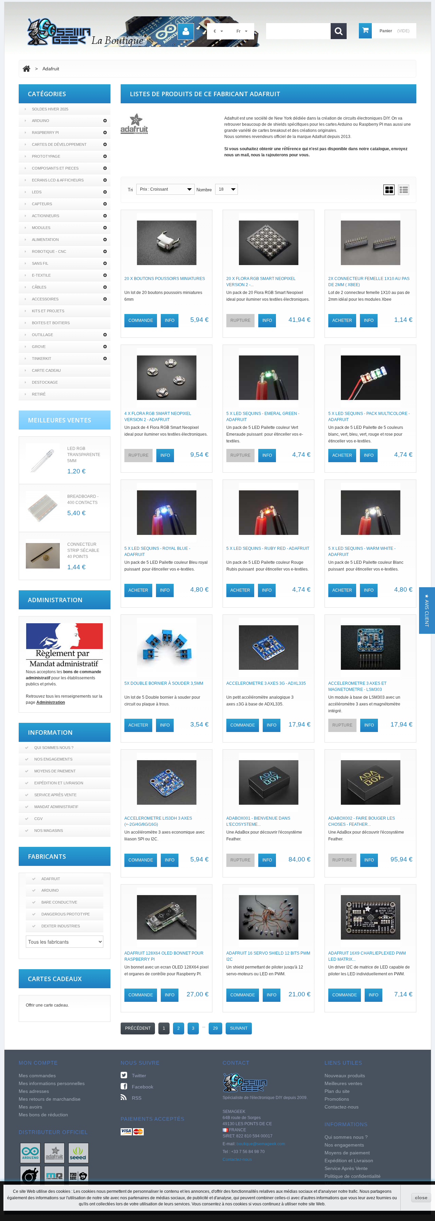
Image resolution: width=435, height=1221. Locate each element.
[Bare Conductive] (30, 1175)
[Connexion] (185, 31)
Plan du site (337, 1091)
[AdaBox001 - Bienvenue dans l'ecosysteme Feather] (268, 782)
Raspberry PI (45, 132)
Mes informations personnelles (52, 1083)
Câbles (39, 287)
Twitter (139, 1075)
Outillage (42, 335)
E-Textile (41, 275)
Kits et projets (48, 311)
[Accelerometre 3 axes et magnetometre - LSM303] (370, 647)
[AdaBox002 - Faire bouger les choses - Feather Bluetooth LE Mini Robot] (370, 782)
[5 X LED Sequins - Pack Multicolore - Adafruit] (370, 378)
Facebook (142, 1086)
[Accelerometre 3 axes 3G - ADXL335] (268, 647)
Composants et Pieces (55, 168)
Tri (130, 189)
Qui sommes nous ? (53, 748)
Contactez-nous (237, 1159)
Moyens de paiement (55, 771)
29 (215, 1028)
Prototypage (46, 156)
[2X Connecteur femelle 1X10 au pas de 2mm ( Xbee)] (370, 243)
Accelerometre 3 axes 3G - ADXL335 (266, 683)
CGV (38, 819)
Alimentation (45, 240)
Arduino (40, 121)
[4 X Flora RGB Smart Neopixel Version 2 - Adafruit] (166, 378)
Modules (41, 228)
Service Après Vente (55, 795)
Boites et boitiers (51, 323)
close (421, 1197)
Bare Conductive (59, 902)
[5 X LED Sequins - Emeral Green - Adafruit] (268, 378)
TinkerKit (41, 358)
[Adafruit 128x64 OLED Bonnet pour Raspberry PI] (166, 917)
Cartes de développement (59, 144)
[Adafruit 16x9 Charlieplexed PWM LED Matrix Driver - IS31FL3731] (370, 917)
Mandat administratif (56, 807)
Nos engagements (53, 759)
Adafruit (50, 879)
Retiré (39, 394)
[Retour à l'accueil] (26, 68)
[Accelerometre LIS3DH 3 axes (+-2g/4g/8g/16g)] (166, 782)
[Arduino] (30, 1152)
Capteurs (42, 204)
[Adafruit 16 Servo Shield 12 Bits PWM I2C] (268, 917)
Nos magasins (48, 830)
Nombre (204, 189)
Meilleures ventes (343, 1083)
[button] (427, 610)
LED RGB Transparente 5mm (83, 454)
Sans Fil (40, 263)
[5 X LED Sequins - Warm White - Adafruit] (370, 512)
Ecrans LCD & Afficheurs (58, 180)
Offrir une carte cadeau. (47, 1005)
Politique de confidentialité (353, 1176)
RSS (136, 1098)
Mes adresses (34, 1091)
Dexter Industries (60, 926)
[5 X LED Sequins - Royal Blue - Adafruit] (166, 512)
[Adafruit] (54, 1152)
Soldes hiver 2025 (50, 109)
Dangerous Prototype (65, 914)
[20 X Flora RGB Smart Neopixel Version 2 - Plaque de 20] (268, 243)
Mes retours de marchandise (50, 1099)
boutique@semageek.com (261, 1143)
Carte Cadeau (46, 370)
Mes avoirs (30, 1107)
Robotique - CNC (49, 251)
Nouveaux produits (345, 1075)
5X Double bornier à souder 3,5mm (163, 683)
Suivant (238, 1028)
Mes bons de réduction (43, 1114)
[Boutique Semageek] (146, 31)
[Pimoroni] (78, 1175)
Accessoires (45, 299)
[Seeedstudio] (78, 1152)
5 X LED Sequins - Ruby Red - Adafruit (267, 548)
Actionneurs (45, 216)
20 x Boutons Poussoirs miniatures (164, 278)
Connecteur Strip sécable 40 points (83, 550)
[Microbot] (54, 1175)
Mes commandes (37, 1075)
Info (169, 320)
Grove (39, 347)
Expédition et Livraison (58, 783)
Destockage (45, 382)
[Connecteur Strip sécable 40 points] (43, 556)
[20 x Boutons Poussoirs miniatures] (166, 243)
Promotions (337, 1099)
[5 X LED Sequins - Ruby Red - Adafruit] (268, 512)
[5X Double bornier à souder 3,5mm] (166, 647)
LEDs (36, 192)
